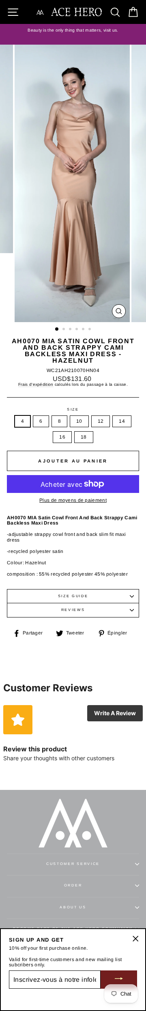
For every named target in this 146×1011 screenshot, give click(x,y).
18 (84, 437)
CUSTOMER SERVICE (73, 864)
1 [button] (57, 329)
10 (79, 421)
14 (122, 421)
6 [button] (90, 330)
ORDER (73, 885)
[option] (73, 30)
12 (101, 421)
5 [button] (84, 330)
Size (73, 409)
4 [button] (77, 330)
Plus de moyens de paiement (73, 500)
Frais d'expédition (35, 384)
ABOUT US (73, 907)
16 (62, 437)
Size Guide (73, 596)
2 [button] (64, 330)
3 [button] (71, 330)
